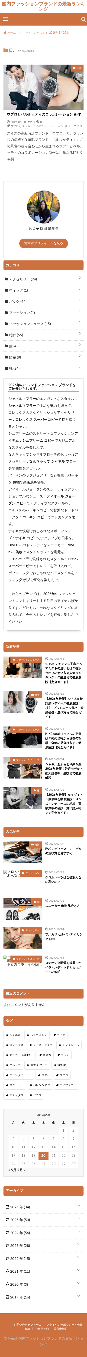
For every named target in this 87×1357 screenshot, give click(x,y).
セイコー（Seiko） (21, 1055)
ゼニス (37, 1095)
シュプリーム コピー (38, 440)
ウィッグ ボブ (19, 580)
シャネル (15, 1035)
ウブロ (78, 126)
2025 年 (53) (19, 1220)
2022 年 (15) (19, 1259)
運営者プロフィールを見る (43, 243)
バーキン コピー (35, 517)
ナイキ (61, 1035)
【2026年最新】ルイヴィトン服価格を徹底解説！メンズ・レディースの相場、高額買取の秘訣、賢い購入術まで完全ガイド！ (64, 804)
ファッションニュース (29, 324)
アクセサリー (22, 279)
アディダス (16, 1095)
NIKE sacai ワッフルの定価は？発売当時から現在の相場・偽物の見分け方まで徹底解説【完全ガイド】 (63, 741)
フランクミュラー (21, 1075)
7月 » (21, 1170)
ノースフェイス (43, 1045)
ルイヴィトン (38, 1035)
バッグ (17, 301)
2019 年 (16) (19, 1297)
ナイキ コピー (26, 538)
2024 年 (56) (19, 1233)
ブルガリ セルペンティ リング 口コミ (64, 937)
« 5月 (12, 1170)
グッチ (65, 1055)
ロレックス (16, 1045)
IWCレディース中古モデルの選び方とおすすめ (63, 851)
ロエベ (46, 1075)
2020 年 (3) (18, 1284)
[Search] (83, 19)
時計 (15, 335)
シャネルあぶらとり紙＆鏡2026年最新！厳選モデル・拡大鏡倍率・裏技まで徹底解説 (64, 771)
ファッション (21, 313)
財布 (14, 357)
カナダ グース (39, 1065)
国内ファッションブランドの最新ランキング (43, 6)
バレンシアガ (41, 1085)
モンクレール (70, 1045)
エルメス (15, 1065)
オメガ (47, 1055)
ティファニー (68, 1085)
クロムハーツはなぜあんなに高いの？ (63, 880)
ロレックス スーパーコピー (36, 419)
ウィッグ (18, 290)
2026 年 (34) (19, 1207)
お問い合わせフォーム (28, 1324)
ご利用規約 (42, 1328)
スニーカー (16, 1085)
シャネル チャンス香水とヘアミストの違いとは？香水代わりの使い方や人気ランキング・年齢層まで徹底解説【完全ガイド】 (63, 673)
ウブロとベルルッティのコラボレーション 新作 (44, 114)
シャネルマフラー (22, 405)
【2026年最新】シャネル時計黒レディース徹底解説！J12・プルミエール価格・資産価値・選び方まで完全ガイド (64, 708)
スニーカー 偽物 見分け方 (62, 905)
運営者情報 (61, 1328)
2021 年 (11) (19, 1271)
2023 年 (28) (19, 1246)
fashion (62, 1065)
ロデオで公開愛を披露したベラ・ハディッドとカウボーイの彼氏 (63, 968)
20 (43, 1155)
